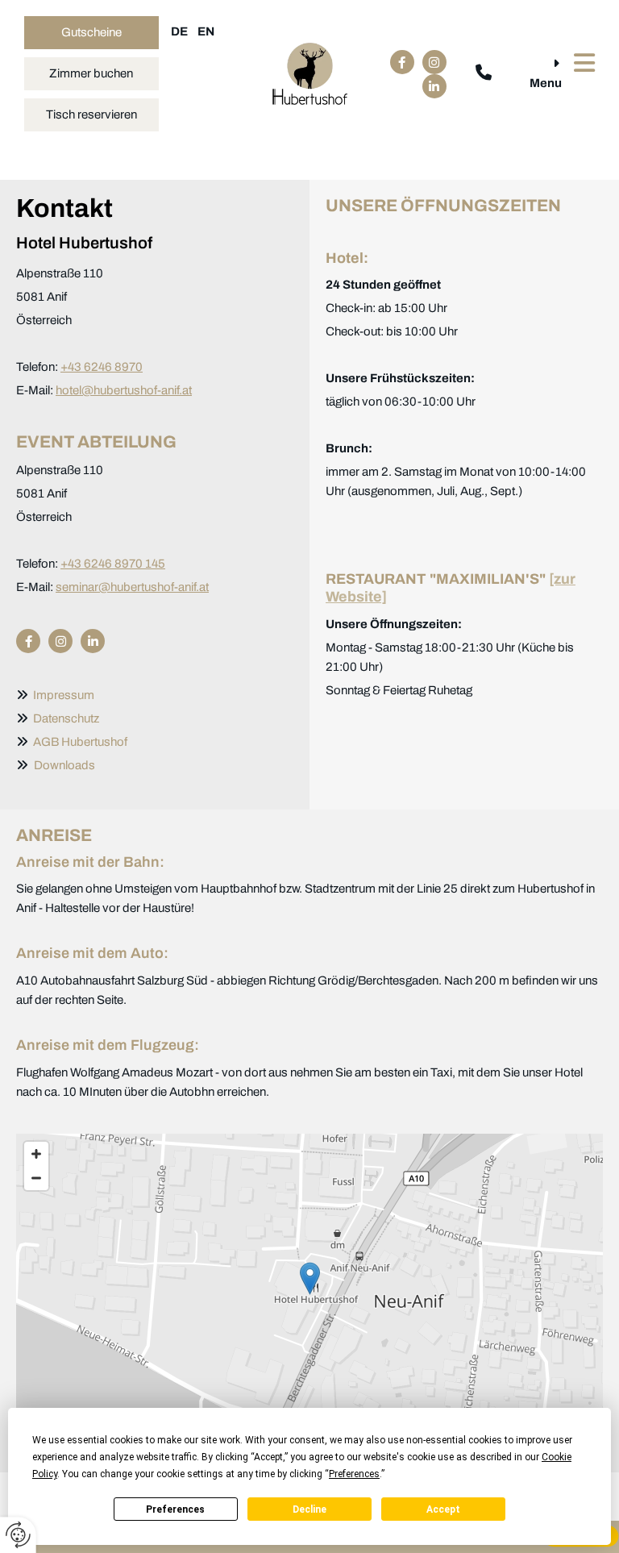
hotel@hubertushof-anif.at (124, 390)
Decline (309, 1509)
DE (179, 31)
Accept (443, 1509)
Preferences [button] (354, 1474)
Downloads (64, 765)
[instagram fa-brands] (434, 62)
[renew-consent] (18, 1535)
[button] (91, 32)
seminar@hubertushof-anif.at (132, 587)
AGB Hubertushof (77, 741)
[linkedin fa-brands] (434, 86)
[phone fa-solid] (484, 74)
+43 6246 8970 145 (112, 563)
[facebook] (402, 62)
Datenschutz (66, 718)
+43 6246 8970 (101, 366)
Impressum (63, 695)
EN (205, 31)
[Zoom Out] (36, 1178)
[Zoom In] (36, 1154)
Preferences (175, 1509)
